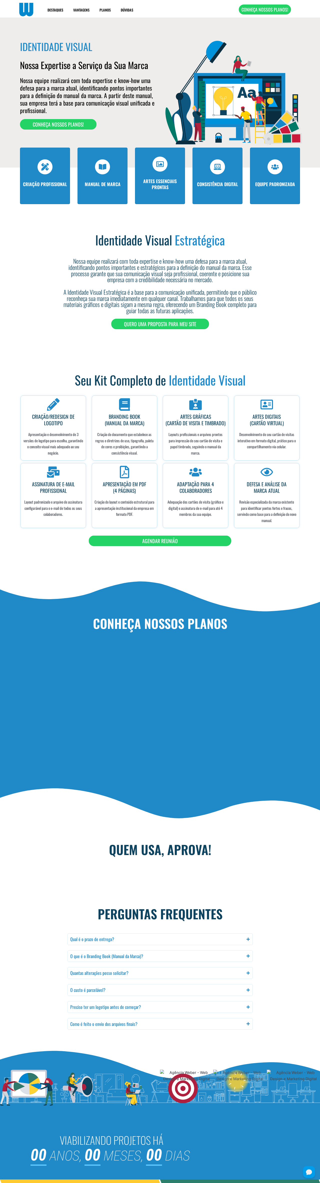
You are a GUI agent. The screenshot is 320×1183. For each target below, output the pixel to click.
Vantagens (81, 10)
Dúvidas (127, 10)
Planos (105, 10)
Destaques (55, 10)
